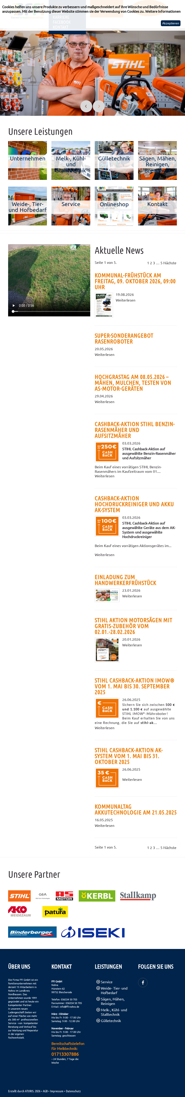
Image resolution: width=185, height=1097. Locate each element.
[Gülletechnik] (114, 143)
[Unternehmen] (27, 143)
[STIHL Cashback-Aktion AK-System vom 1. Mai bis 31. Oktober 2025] (107, 778)
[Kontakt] (157, 189)
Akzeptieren (170, 23)
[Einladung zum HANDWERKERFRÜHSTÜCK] (107, 595)
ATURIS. (29, 1091)
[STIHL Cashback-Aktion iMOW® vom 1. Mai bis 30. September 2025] (107, 708)
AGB (45, 1091)
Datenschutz (73, 1091)
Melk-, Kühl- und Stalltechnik (114, 1011)
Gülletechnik (111, 1020)
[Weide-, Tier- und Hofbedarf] (27, 189)
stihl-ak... (149, 723)
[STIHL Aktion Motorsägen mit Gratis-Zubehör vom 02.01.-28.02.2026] (107, 650)
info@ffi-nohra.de (69, 1006)
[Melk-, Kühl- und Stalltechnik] (70, 143)
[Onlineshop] (114, 189)
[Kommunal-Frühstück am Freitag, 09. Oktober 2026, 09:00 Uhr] (104, 305)
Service (107, 981)
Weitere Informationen (163, 11)
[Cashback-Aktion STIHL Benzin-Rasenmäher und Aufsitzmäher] (107, 451)
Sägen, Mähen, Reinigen (113, 1001)
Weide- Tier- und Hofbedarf (114, 990)
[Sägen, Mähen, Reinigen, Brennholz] (157, 143)
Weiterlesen (125, 300)
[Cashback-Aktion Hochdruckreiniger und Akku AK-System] (107, 526)
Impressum (56, 1091)
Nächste (169, 262)
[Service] (70, 189)
